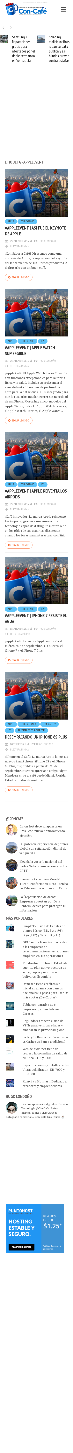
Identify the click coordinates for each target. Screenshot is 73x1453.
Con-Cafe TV (49, 724)
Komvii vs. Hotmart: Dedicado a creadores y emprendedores (45, 1083)
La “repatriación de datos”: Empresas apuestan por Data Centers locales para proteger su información (42, 903)
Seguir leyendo (20, 277)
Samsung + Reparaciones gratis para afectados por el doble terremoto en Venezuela (23, 49)
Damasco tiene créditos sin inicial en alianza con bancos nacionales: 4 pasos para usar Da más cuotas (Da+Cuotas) (45, 990)
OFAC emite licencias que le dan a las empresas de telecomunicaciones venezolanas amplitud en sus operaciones (46, 949)
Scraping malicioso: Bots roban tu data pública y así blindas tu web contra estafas (59, 49)
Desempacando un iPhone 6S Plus (36, 737)
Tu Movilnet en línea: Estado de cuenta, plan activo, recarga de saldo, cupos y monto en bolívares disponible (45, 970)
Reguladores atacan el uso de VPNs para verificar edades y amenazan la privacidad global (44, 1025)
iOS (42, 341)
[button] (11, 27)
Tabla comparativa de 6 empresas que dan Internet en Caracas (44, 1009)
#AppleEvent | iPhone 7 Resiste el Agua (36, 618)
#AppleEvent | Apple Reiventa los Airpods (36, 494)
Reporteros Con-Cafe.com (31, 730)
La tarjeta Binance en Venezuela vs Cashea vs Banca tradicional (45, 1039)
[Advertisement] (36, 118)
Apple (11, 221)
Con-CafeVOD (27, 221)
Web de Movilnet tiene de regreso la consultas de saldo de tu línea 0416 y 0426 (45, 1053)
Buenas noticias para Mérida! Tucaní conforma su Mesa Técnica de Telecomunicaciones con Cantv (43, 883)
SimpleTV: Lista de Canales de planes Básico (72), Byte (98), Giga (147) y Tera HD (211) (44, 930)
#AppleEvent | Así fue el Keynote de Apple (35, 231)
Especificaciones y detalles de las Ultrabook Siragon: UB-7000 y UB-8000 (46, 1069)
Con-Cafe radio (29, 724)
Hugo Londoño (47, 241)
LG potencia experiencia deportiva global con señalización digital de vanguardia (43, 848)
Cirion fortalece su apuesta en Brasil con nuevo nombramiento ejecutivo (42, 830)
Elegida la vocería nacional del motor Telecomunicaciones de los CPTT (43, 866)
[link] (35, 1228)
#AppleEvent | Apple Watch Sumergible (30, 350)
